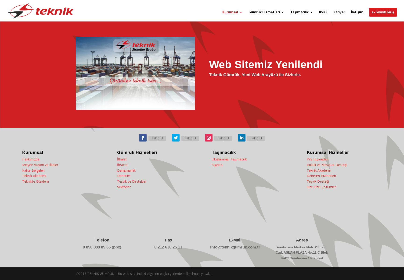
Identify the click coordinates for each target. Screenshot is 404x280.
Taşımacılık (299, 13)
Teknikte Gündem (35, 181)
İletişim (357, 13)
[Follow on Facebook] (143, 138)
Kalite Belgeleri (33, 170)
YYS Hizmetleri (317, 159)
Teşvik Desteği (318, 181)
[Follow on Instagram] (209, 138)
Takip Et (157, 138)
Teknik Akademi (34, 176)
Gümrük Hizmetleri (264, 13)
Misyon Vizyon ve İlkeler (40, 165)
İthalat (122, 159)
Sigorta (217, 165)
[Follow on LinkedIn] (241, 138)
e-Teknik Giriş (383, 13)
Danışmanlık (126, 170)
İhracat (122, 165)
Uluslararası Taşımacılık (229, 159)
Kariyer (339, 13)
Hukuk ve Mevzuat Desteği (327, 165)
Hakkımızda (31, 159)
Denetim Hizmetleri (321, 176)
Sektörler (124, 187)
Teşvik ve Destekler (132, 181)
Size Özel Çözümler (321, 187)
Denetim (123, 176)
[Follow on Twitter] (176, 138)
